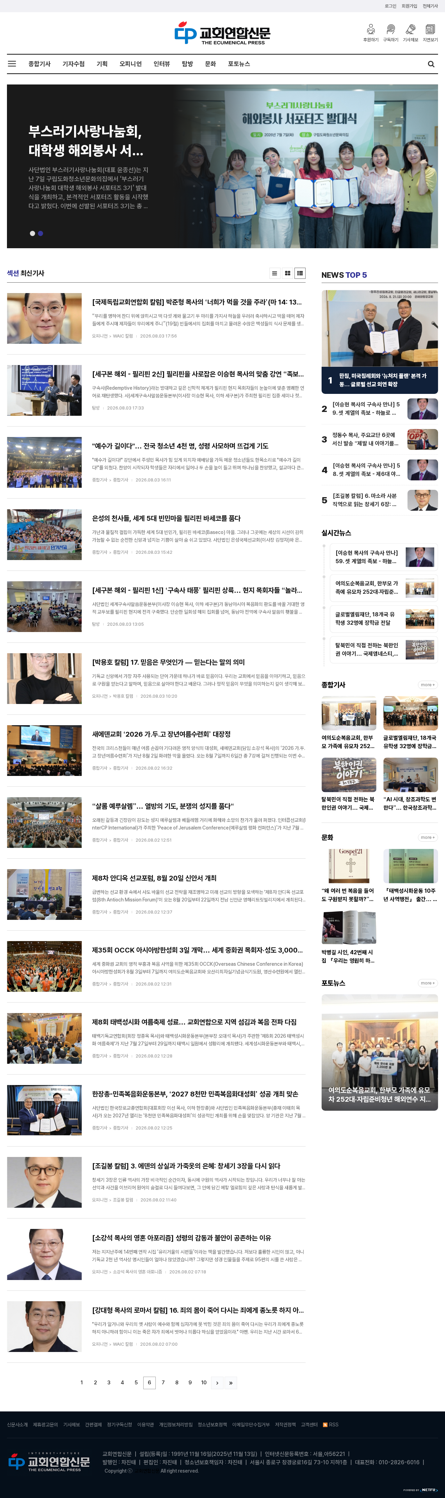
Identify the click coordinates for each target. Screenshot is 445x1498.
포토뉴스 (239, 63)
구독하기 (390, 39)
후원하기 (371, 39)
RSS (334, 1424)
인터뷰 (162, 63)
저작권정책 (285, 1424)
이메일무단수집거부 (251, 1424)
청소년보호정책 (212, 1424)
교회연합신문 (147, 1471)
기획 (102, 63)
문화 (210, 63)
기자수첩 (74, 63)
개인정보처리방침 (176, 1424)
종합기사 (40, 63)
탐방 (187, 63)
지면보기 (430, 39)
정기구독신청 (119, 1424)
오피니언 (131, 63)
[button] (32, 233)
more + (428, 684)
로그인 (390, 6)
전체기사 (430, 6)
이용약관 (145, 1424)
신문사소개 (17, 1424)
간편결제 (93, 1424)
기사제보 (410, 39)
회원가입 (409, 6)
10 (204, 1382)
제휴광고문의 (45, 1424)
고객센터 (309, 1424)
